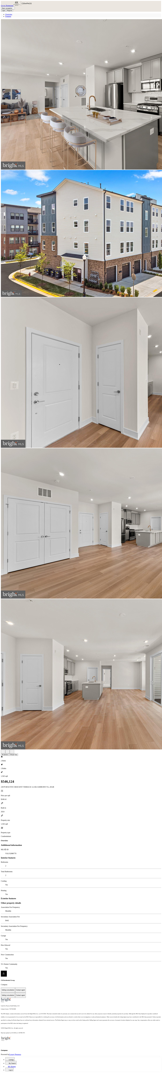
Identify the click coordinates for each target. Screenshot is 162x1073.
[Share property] (12, 751)
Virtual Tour (13, 754)
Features (8, 16)
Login (3, 10)
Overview (8, 14)
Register (9, 10)
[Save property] (7, 751)
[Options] (3, 751)
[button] (81, 94)
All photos (5, 754)
